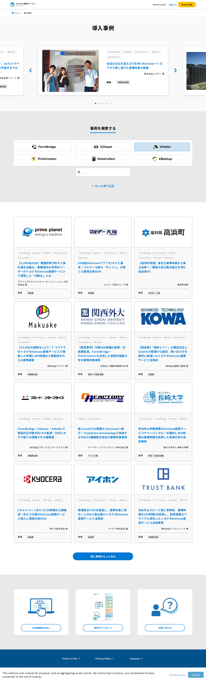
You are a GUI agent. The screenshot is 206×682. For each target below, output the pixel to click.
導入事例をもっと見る (103, 556)
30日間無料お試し (41, 627)
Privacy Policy (178, 674)
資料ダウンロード (103, 627)
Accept (196, 675)
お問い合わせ (165, 627)
